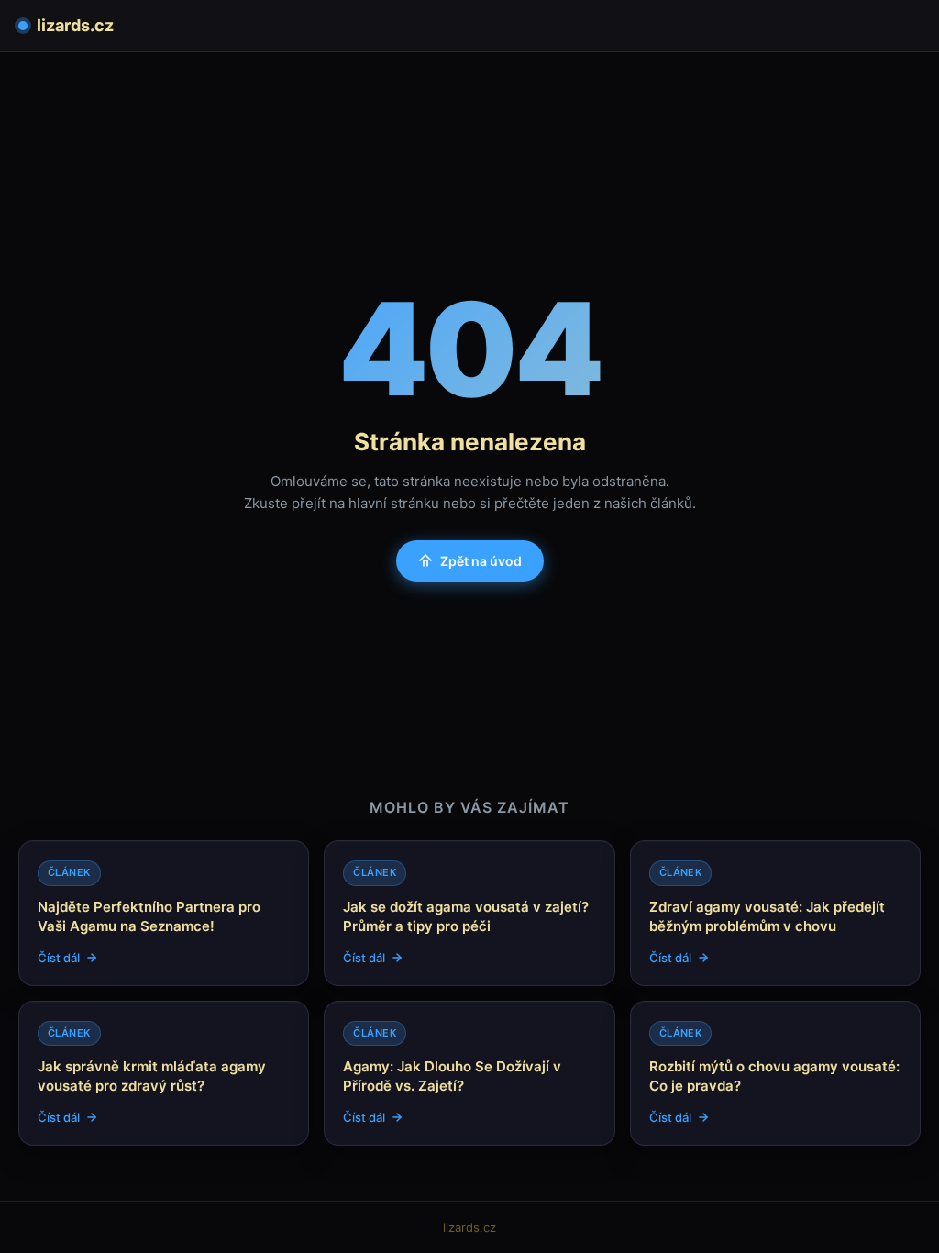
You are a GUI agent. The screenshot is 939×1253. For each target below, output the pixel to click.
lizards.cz (75, 25)
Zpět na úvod (481, 561)
